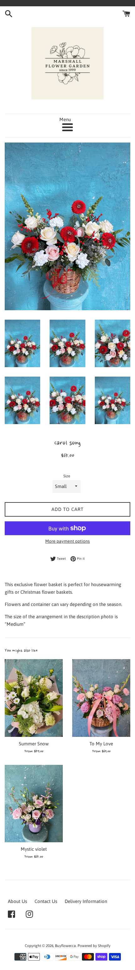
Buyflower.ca (65, 946)
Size (66, 476)
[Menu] (67, 127)
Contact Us (46, 901)
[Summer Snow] (34, 698)
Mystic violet (34, 849)
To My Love (101, 743)
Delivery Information (86, 901)
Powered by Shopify (94, 946)
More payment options (67, 541)
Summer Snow (34, 743)
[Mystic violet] (34, 804)
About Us (17, 901)
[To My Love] (101, 698)
